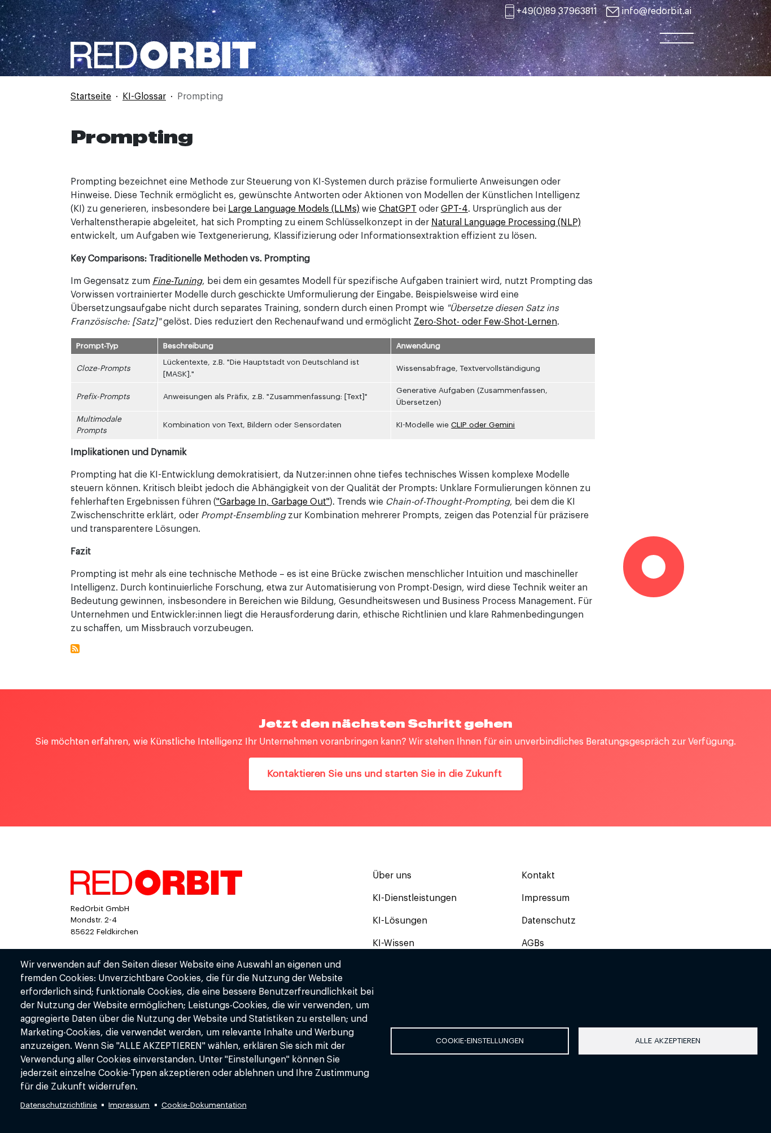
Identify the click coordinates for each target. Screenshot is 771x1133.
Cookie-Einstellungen (480, 1040)
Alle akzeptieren (667, 1040)
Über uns (392, 875)
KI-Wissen (393, 943)
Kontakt (538, 875)
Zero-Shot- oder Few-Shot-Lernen (485, 321)
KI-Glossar (144, 96)
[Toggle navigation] (676, 49)
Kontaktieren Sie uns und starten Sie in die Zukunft (386, 773)
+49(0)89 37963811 (556, 11)
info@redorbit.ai (656, 11)
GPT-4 (454, 208)
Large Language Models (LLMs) (294, 208)
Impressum (129, 1105)
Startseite (91, 96)
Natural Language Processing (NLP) (506, 222)
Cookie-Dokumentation (204, 1105)
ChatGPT (398, 208)
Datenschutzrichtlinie (58, 1105)
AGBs (533, 943)
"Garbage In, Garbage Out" (273, 501)
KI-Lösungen (400, 920)
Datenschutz (549, 920)
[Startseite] (357, 50)
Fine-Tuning (177, 281)
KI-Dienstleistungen (415, 898)
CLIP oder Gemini (483, 424)
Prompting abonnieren (75, 648)
